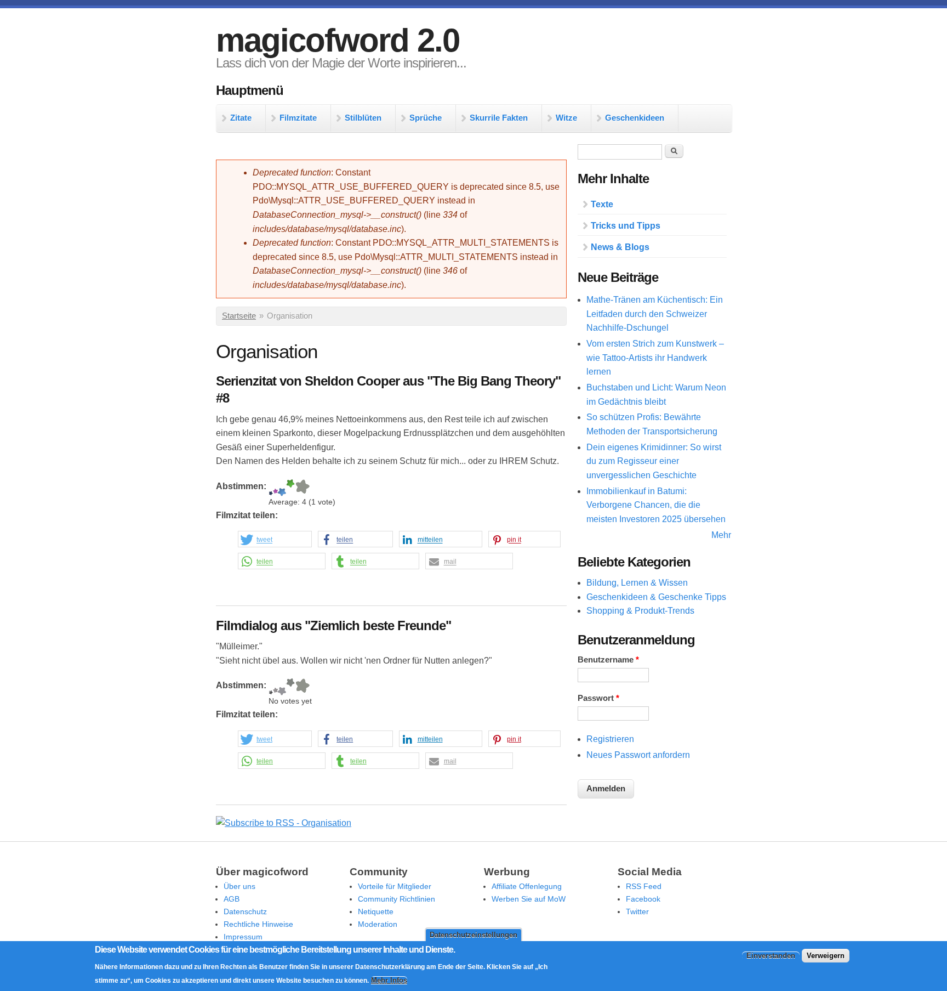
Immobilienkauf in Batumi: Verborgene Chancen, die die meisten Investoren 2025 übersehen (656, 505)
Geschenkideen (634, 117)
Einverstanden (770, 955)
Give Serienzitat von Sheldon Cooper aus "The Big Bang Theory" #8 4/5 (290, 487)
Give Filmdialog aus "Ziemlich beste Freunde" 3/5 (282, 686)
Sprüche (425, 117)
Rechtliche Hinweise (258, 924)
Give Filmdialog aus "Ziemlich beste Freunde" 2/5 (275, 686)
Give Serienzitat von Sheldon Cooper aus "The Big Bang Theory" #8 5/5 (302, 487)
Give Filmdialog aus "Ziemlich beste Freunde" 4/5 (290, 686)
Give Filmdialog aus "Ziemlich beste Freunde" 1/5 (271, 686)
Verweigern (826, 955)
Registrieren (610, 739)
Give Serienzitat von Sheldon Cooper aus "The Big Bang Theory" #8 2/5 (275, 487)
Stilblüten (363, 117)
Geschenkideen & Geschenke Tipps (656, 597)
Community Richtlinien (396, 898)
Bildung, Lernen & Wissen (637, 582)
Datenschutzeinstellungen (473, 935)
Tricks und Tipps (625, 225)
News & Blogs (620, 247)
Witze (566, 117)
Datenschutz (245, 911)
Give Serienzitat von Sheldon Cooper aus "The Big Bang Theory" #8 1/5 (271, 487)
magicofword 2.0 (337, 40)
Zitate (241, 117)
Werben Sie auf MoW (529, 898)
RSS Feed (643, 886)
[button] (274, 539)
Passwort (598, 698)
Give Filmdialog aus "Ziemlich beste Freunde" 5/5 (302, 686)
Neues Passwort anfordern (638, 755)
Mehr (721, 535)
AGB (231, 898)
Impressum (243, 936)
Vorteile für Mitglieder (394, 886)
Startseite (239, 316)
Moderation (377, 924)
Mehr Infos (389, 980)
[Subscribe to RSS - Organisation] (283, 823)
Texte (602, 204)
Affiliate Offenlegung (527, 886)
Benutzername (608, 659)
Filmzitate (298, 117)
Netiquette (375, 911)
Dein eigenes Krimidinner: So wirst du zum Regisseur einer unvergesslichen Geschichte (653, 461)
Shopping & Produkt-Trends (640, 610)
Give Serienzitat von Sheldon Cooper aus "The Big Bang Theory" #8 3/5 (282, 487)
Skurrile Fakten (499, 117)
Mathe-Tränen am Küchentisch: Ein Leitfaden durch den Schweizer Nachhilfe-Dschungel (654, 313)
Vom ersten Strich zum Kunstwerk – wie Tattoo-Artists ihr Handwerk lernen (655, 357)
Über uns (239, 886)
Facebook (643, 898)
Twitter (637, 911)
